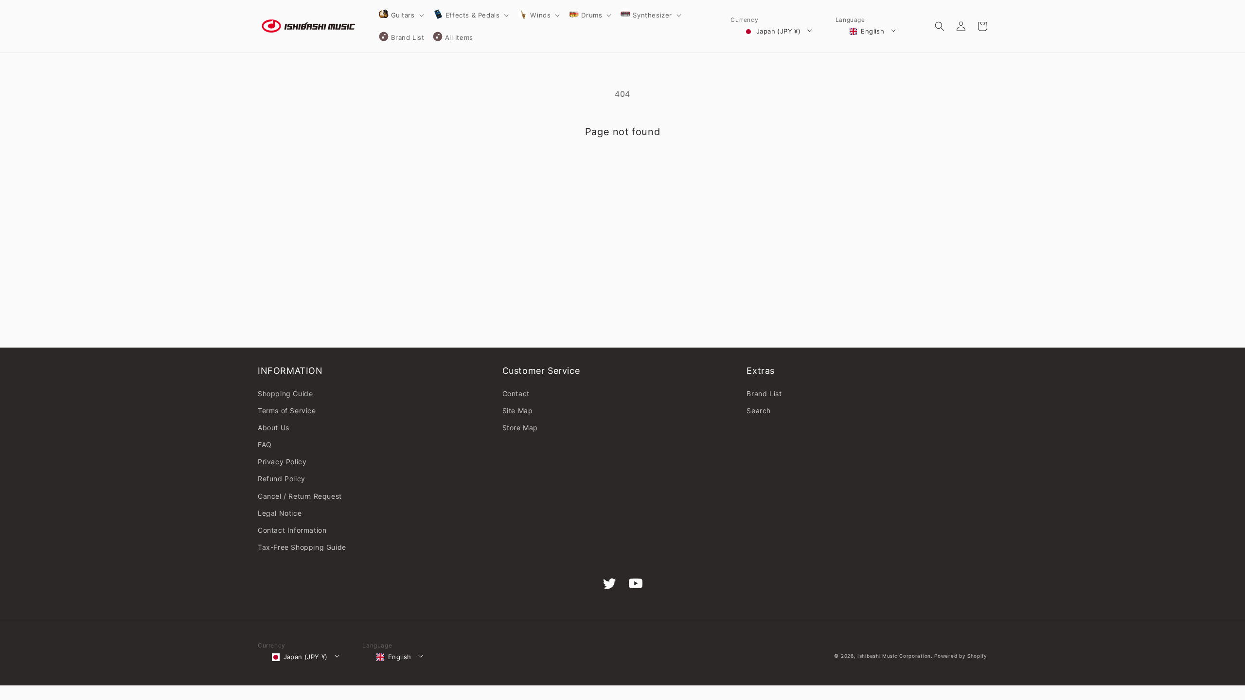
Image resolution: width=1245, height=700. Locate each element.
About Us (273, 427)
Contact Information (292, 530)
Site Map (517, 410)
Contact (516, 393)
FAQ (265, 444)
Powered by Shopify (960, 656)
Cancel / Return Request (300, 496)
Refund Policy (281, 478)
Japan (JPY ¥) (778, 31)
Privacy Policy (282, 461)
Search (759, 410)
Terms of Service (287, 410)
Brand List (764, 393)
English (872, 31)
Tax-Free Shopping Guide (302, 547)
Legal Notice (280, 513)
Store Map (520, 427)
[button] (401, 15)
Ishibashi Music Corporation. (895, 656)
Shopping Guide (285, 393)
